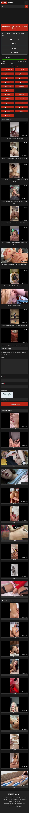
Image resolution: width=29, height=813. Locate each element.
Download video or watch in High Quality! (15, 27)
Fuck (8, 78)
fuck (22, 102)
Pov (22, 82)
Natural (22, 78)
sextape (8, 107)
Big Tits (22, 69)
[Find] (26, 6)
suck (8, 102)
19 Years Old (8, 69)
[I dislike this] (18, 39)
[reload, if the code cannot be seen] (7, 397)
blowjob (8, 115)
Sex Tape (8, 86)
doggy (22, 107)
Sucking (22, 86)
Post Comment (14, 404)
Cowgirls (8, 73)
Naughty (8, 82)
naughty (22, 98)
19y (22, 111)
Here (7, 3)
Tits (8, 90)
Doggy (22, 73)
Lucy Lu (17, 66)
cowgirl (8, 111)
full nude (8, 98)
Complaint (15, 52)
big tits (22, 94)
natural (8, 94)
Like (13, 39)
